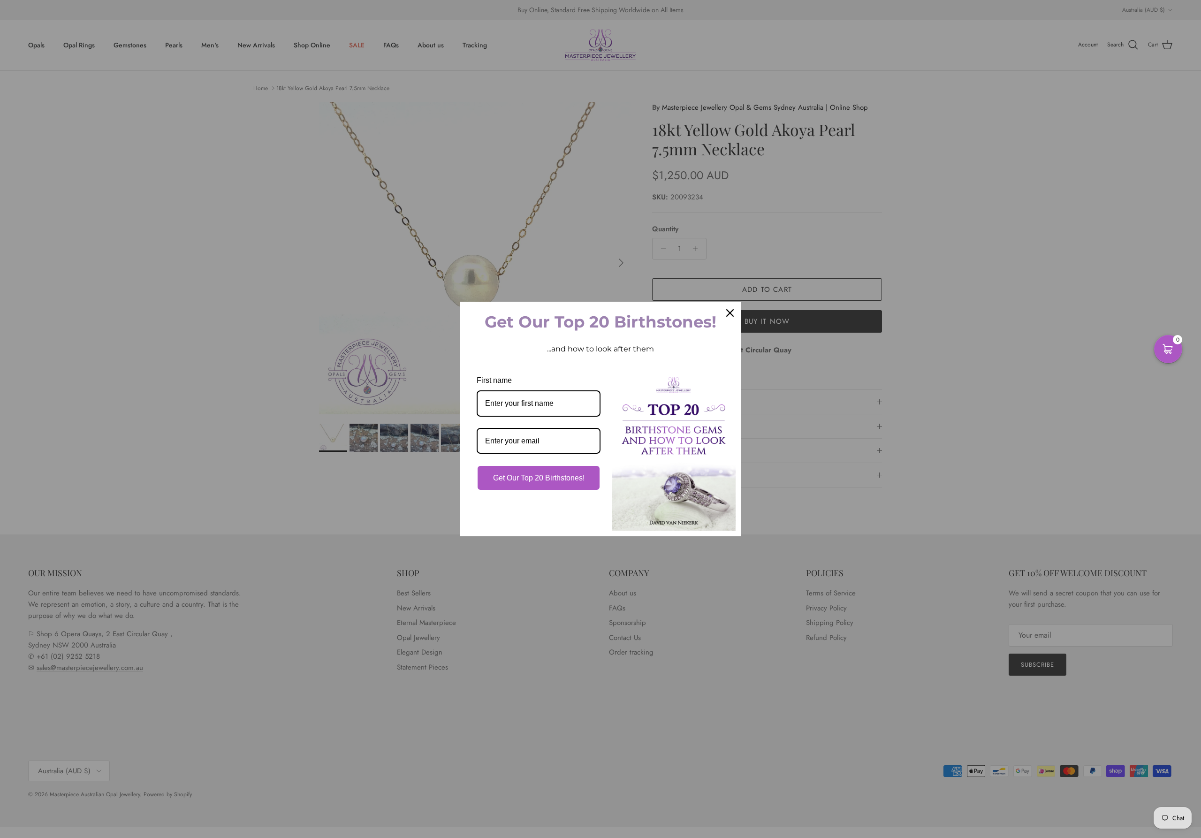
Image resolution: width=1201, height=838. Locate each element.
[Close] (730, 313)
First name (494, 380)
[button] (1168, 349)
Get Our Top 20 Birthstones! (539, 478)
